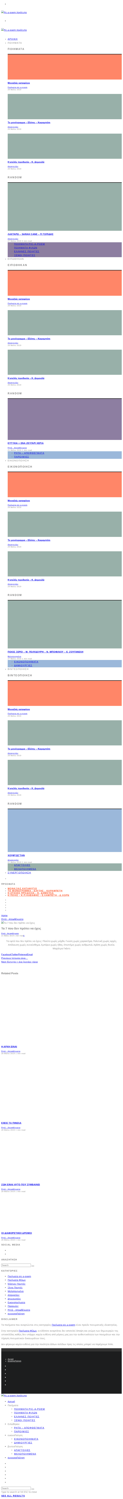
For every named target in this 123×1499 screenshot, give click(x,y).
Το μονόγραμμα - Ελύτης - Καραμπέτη (35, 890)
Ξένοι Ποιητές (24, 255)
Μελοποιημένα (14, 656)
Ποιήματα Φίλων (25, 247)
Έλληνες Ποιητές (26, 251)
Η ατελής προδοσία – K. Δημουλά (26, 162)
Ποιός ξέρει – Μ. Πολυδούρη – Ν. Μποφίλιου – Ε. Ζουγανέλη (45, 652)
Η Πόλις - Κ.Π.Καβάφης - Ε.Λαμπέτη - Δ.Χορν (38, 895)
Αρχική (11, 1359)
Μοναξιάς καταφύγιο (19, 83)
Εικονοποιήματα (26, 661)
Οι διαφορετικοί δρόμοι (16, 1233)
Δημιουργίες (13, 860)
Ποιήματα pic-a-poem (17, 87)
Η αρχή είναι (9, 1046)
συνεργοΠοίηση (19, 872)
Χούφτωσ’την (16, 855)
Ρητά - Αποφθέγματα (17, 448)
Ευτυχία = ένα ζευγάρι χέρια (26, 443)
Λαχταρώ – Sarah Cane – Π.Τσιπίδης (30, 234)
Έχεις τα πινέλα (11, 1123)
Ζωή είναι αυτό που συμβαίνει (20, 1184)
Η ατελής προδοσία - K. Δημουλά (31, 893)
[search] (33, 1489)
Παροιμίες (13, 1306)
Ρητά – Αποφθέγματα (29, 453)
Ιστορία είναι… (14, 958)
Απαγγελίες (13, 127)
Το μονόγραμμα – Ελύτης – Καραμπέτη (29, 122)
